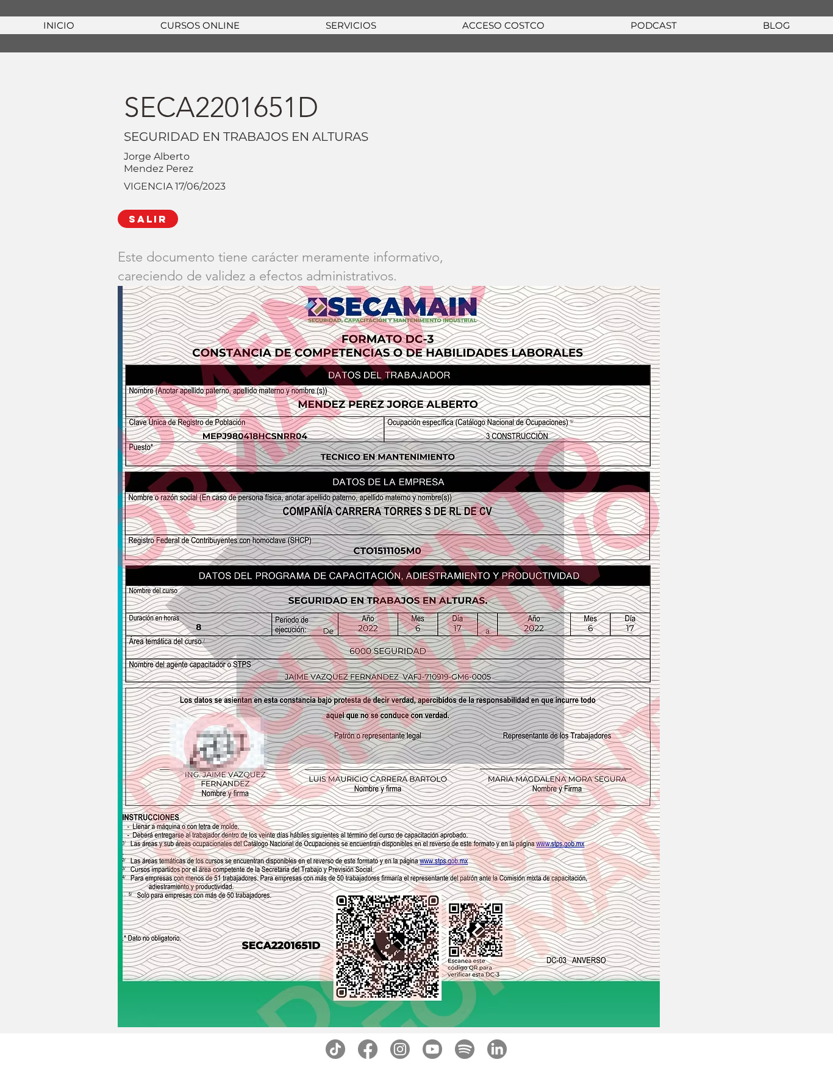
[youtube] (432, 1049)
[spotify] (464, 1049)
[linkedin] (497, 1049)
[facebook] (367, 1049)
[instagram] (400, 1049)
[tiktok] (335, 1049)
